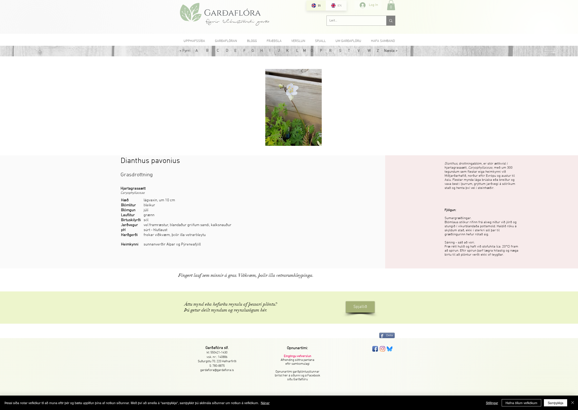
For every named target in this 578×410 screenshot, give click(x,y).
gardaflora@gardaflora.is (217, 370)
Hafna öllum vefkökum (521, 403)
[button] (391, 5)
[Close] (572, 402)
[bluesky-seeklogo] (389, 349)
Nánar (265, 403)
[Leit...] (390, 20)
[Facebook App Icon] (375, 349)
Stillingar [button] (492, 403)
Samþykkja (555, 403)
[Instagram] (382, 349)
